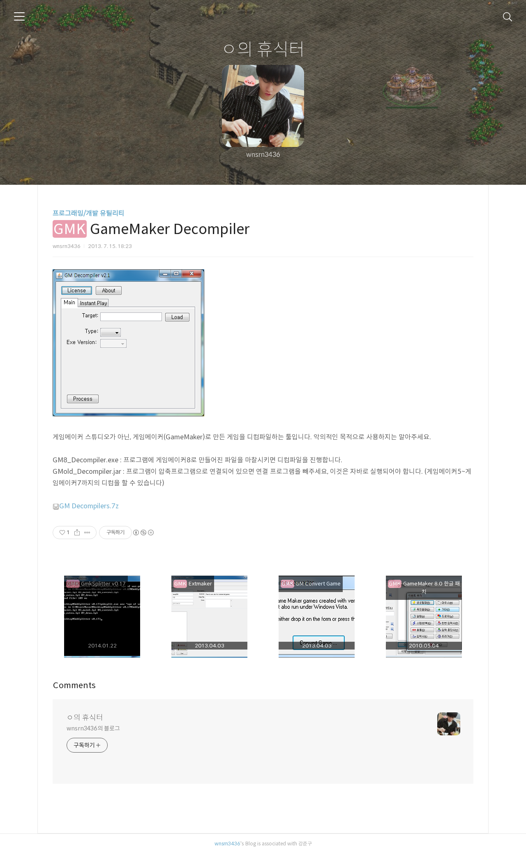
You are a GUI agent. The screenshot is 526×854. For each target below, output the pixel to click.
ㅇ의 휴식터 (263, 48)
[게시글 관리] (87, 532)
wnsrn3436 (227, 843)
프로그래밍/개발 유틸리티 (89, 213)
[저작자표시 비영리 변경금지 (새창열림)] (143, 532)
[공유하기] (77, 532)
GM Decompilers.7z (89, 506)
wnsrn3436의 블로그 (93, 728)
